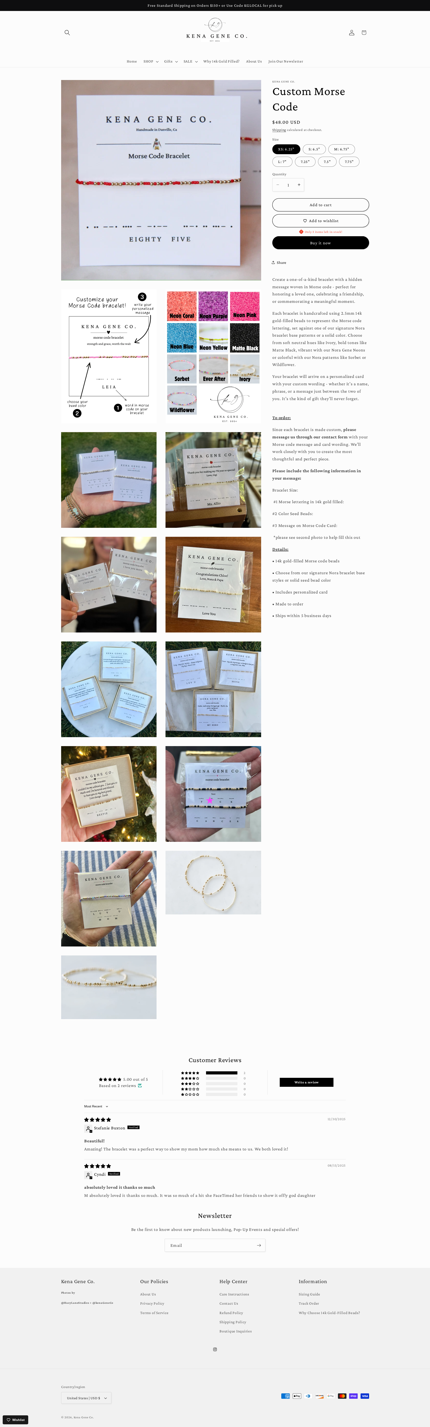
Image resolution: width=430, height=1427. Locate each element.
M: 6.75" (341, 149)
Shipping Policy (232, 1322)
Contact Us (228, 1303)
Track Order (309, 1303)
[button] (67, 32)
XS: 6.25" (286, 149)
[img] (97, 1119)
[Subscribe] (259, 1245)
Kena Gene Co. (84, 1417)
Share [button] (281, 262)
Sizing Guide (309, 1294)
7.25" (305, 161)
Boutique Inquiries (235, 1331)
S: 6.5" (314, 149)
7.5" (327, 161)
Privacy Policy (152, 1303)
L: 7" (282, 161)
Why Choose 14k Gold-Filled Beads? (329, 1312)
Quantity (279, 174)
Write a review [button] (307, 1082)
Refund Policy (231, 1312)
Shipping (279, 129)
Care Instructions (234, 1294)
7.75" (349, 161)
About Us (148, 1294)
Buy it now (320, 242)
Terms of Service (154, 1312)
